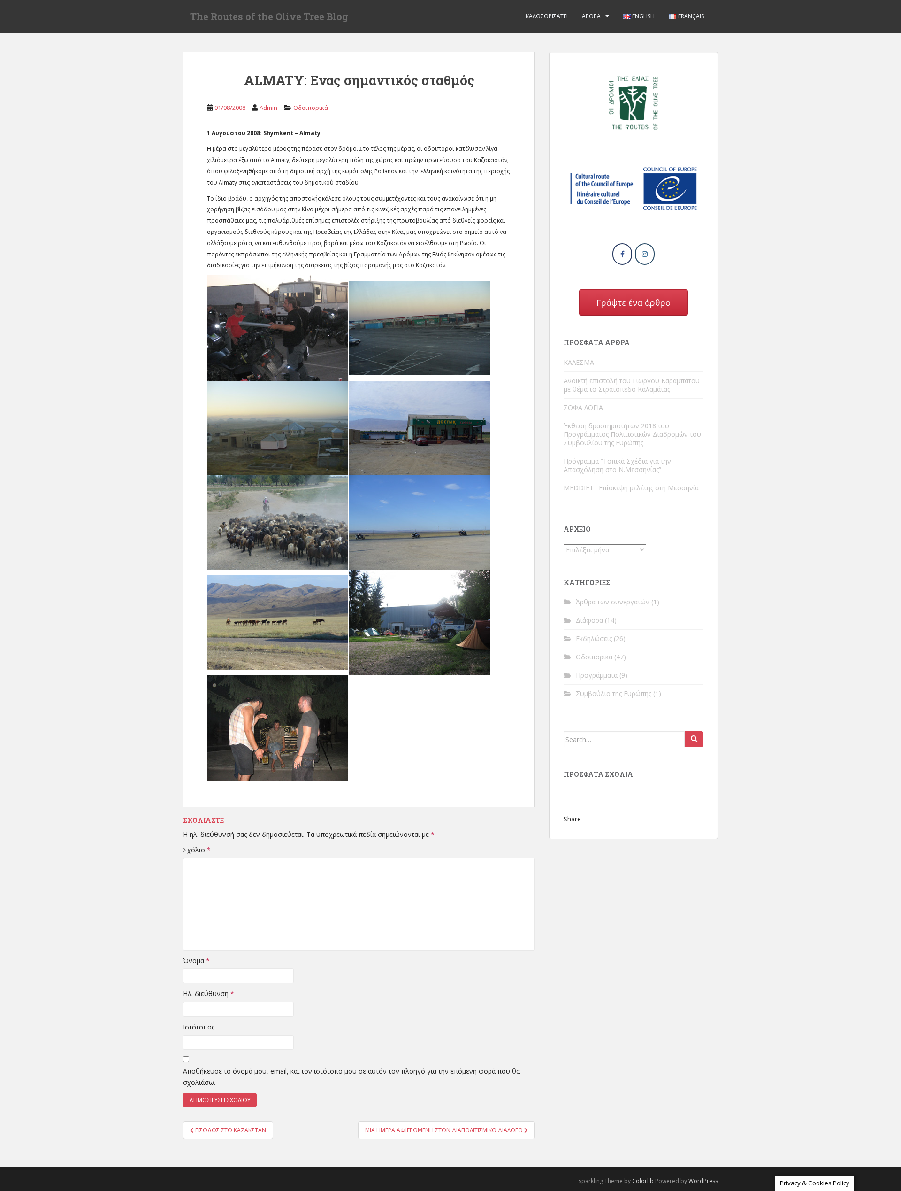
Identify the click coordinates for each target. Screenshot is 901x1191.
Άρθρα (591, 16)
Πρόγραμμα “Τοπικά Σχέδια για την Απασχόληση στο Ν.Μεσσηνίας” (617, 465)
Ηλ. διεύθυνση (208, 993)
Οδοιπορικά (310, 107)
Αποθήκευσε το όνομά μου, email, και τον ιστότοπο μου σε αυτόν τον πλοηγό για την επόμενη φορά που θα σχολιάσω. (351, 1077)
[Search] (694, 739)
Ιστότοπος (198, 1026)
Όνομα (196, 960)
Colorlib (643, 1181)
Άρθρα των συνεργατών (612, 601)
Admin (268, 107)
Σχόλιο (197, 849)
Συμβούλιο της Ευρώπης (613, 693)
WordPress (703, 1181)
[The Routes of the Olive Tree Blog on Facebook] (622, 254)
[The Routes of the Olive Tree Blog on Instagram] (645, 254)
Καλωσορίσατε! (547, 16)
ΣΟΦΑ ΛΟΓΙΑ (583, 407)
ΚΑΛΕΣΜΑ (579, 362)
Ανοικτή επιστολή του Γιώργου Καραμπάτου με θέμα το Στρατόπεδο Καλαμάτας (632, 385)
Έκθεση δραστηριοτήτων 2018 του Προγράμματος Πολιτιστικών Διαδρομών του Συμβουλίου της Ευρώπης (632, 434)
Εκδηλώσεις (594, 638)
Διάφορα (589, 620)
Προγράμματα (597, 675)
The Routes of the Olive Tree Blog (269, 16)
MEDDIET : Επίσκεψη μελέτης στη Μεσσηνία (631, 487)
